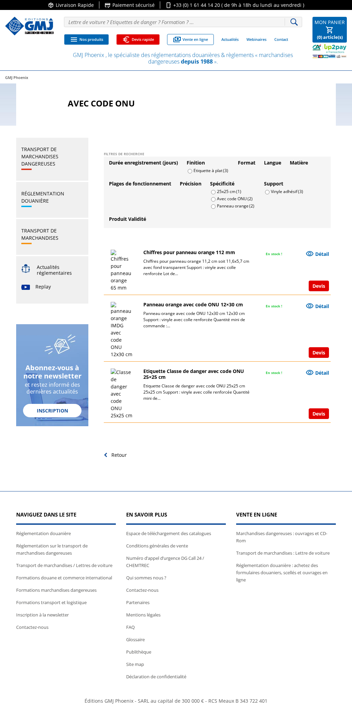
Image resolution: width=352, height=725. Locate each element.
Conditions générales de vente (157, 546)
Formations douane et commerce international (64, 578)
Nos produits (86, 39)
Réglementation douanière (42, 197)
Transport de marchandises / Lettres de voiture (64, 565)
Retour (118, 455)
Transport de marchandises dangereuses (39, 156)
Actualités (230, 39)
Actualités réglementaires (54, 270)
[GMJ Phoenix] (29, 26)
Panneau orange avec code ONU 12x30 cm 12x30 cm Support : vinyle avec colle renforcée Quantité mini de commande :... (194, 319)
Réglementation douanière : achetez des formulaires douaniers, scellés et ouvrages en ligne (282, 572)
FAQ (130, 627)
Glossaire (135, 639)
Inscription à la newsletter (42, 615)
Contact (281, 39)
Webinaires (256, 39)
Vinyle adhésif (287, 191)
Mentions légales (143, 615)
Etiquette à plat (211, 170)
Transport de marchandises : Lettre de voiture (283, 553)
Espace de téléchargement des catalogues (168, 533)
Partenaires (138, 602)
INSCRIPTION (52, 410)
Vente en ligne (190, 39)
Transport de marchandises (39, 234)
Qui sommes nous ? (146, 578)
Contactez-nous (32, 627)
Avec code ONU (235, 198)
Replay (43, 286)
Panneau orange (235, 205)
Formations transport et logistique (51, 602)
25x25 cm (229, 191)
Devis (318, 286)
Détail (317, 254)
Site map (135, 664)
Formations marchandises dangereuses (56, 590)
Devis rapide (138, 39)
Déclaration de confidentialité (156, 676)
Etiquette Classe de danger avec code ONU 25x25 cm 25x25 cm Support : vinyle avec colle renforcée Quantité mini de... (196, 392)
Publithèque (138, 652)
